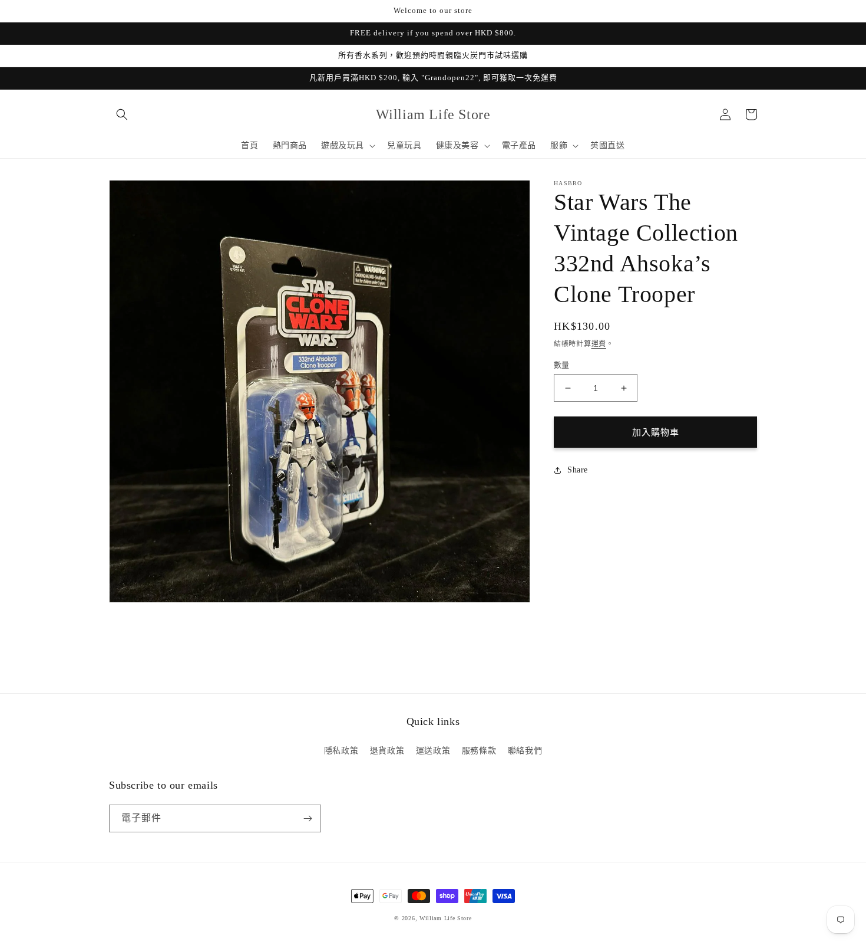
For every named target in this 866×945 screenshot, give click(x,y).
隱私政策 (341, 750)
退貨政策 (387, 750)
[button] (122, 114)
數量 (562, 364)
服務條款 (479, 750)
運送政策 (433, 750)
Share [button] (577, 469)
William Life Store (445, 918)
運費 (598, 344)
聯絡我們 (525, 750)
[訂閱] (307, 818)
